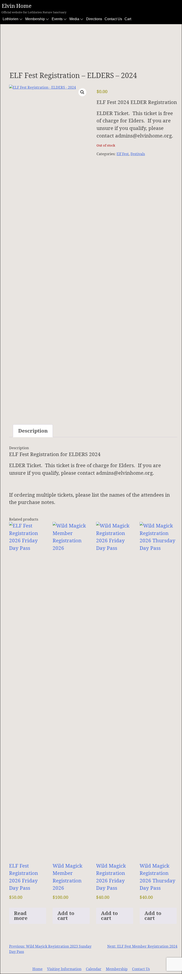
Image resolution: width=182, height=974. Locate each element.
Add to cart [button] (65, 915)
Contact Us (113, 19)
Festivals (138, 153)
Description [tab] (33, 430)
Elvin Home (17, 5)
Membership (35, 19)
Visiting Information (64, 968)
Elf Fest (123, 153)
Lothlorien (10, 19)
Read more (21, 915)
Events (57, 19)
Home (37, 968)
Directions (94, 19)
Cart (128, 19)
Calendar (93, 968)
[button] (82, 92)
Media (74, 19)
